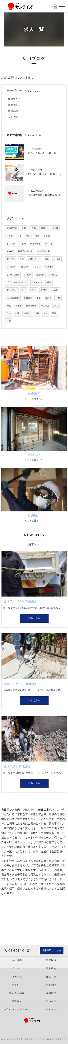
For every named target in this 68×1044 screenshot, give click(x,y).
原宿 (21, 259)
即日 (24, 290)
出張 (17, 313)
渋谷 (37, 313)
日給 (9, 313)
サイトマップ (51, 1009)
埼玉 (9, 305)
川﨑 (37, 236)
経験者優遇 (31, 305)
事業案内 (49, 267)
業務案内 (13, 111)
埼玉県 (55, 228)
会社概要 (11, 267)
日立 (9, 321)
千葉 (58, 298)
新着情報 (13, 105)
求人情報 (13, 117)
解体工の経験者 (25, 251)
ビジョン (36, 267)
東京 (38, 298)
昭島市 (44, 290)
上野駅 (33, 228)
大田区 (57, 259)
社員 (19, 236)
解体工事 (11, 243)
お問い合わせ (34, 259)
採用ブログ (14, 99)
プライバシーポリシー (17, 282)
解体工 (44, 228)
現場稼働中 (35, 243)
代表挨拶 (23, 267)
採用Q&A (27, 274)
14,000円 (10, 251)
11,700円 (48, 243)
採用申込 (53, 274)
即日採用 (11, 259)
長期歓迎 (28, 298)
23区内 (22, 243)
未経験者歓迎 (13, 298)
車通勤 (18, 305)
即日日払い (12, 290)
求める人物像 (13, 274)
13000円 (55, 290)
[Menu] (62, 6)
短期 (24, 228)
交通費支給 (12, 228)
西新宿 (46, 236)
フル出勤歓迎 (43, 251)
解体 (49, 282)
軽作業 (10, 236)
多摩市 (27, 313)
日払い (33, 290)
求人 (56, 305)
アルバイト (37, 282)
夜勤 (47, 259)
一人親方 (45, 305)
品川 (28, 236)
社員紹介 (40, 274)
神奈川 (48, 298)
